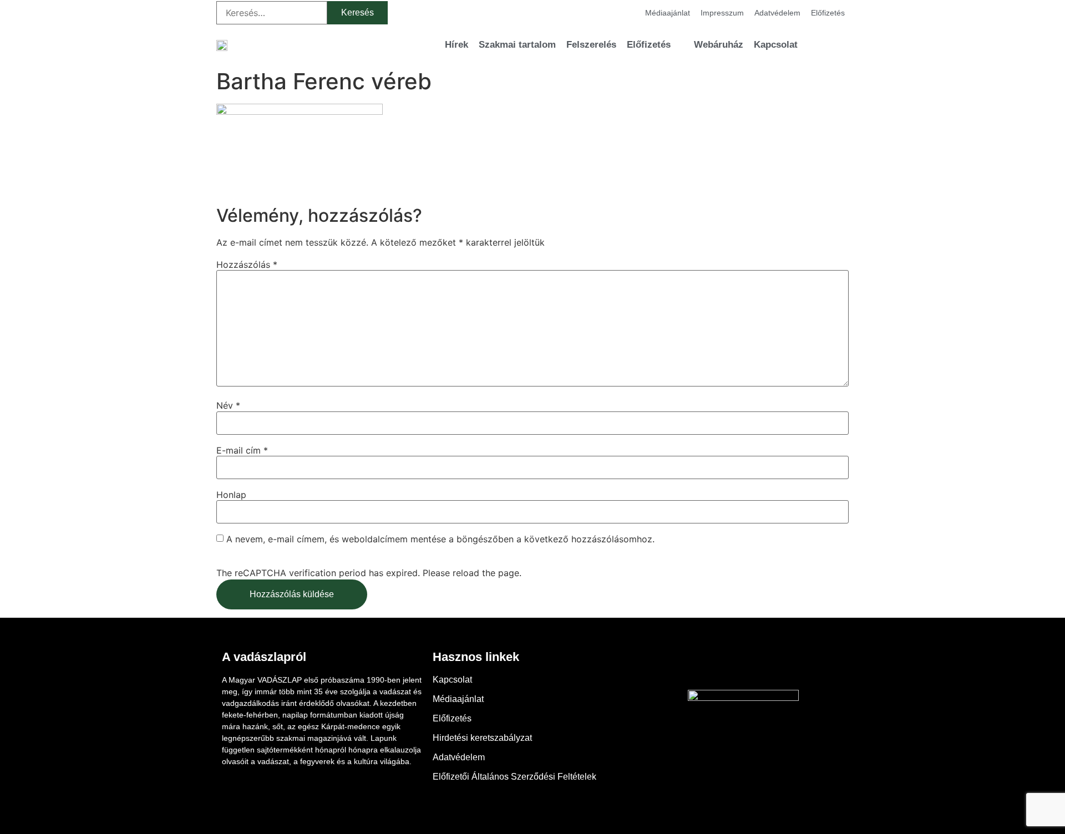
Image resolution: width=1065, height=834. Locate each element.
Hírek (456, 44)
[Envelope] (774, 665)
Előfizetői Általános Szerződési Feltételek (514, 776)
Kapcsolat (776, 44)
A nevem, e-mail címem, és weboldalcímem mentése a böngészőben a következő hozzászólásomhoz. (440, 539)
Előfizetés (828, 12)
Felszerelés (591, 44)
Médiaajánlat (667, 12)
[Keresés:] (271, 12)
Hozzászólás (246, 264)
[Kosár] (821, 44)
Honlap (231, 494)
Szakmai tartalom (517, 44)
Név (228, 405)
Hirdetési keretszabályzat (482, 738)
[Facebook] (713, 665)
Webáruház (718, 44)
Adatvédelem (777, 12)
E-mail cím (242, 450)
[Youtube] (743, 665)
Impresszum (722, 12)
